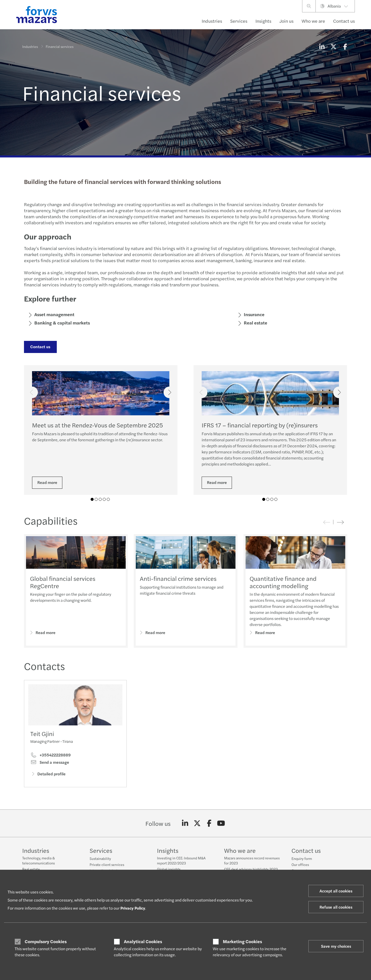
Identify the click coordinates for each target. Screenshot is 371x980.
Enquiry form (302, 858)
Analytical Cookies (143, 941)
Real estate (255, 322)
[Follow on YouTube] (221, 823)
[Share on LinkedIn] (322, 46)
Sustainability (100, 858)
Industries (212, 21)
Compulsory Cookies (46, 941)
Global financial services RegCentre (62, 582)
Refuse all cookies (336, 907)
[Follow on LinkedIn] (185, 823)
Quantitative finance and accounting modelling (283, 582)
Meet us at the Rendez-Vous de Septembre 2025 (97, 425)
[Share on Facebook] (345, 46)
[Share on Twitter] (333, 46)
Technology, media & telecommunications (38, 860)
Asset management (54, 314)
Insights (263, 21)
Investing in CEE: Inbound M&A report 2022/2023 (181, 860)
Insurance (254, 314)
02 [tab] (96, 499)
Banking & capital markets (62, 322)
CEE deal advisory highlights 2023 (251, 869)
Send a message (54, 762)
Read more (47, 482)
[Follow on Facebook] (209, 823)
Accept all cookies (336, 891)
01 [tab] (92, 499)
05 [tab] (108, 499)
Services (238, 21)
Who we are (313, 21)
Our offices (300, 864)
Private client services (107, 864)
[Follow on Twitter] (197, 823)
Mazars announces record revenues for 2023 (252, 860)
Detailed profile (51, 774)
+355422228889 (55, 755)
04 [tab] (104, 499)
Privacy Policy (132, 908)
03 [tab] (100, 499)
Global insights (168, 869)
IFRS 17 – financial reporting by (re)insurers (260, 425)
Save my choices (336, 946)
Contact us (344, 21)
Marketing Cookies (242, 941)
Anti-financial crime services (178, 578)
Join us (286, 21)
